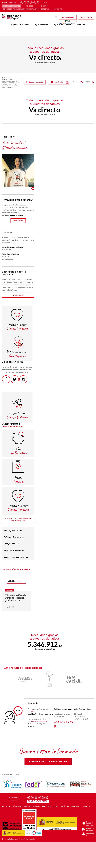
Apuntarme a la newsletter (48, 761)
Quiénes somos (30, 6)
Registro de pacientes (11, 6)
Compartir (76, 82)
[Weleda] (23, 679)
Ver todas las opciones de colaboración (18, 520)
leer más (10, 607)
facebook (25, 2)
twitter (21, 2)
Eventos (44, 6)
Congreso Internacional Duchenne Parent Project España (26, 9)
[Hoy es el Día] (73, 679)
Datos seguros (53, 806)
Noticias (81, 24)
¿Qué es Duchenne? (20, 24)
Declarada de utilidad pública (14, 799)
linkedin (34, 2)
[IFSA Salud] (48, 679)
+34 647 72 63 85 (9, 2)
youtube (31, 2)
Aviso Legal (6, 806)
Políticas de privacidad (70, 806)
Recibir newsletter (38, 801)
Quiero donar (67, 17)
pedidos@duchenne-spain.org (40, 714)
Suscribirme (18, 295)
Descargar (18, 220)
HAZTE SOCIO (86, 17)
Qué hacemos (41, 24)
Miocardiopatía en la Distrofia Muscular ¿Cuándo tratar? (15, 598)
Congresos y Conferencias (16, 557)
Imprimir (88, 81)
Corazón (9, 86)
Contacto (58, 9)
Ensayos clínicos (11, 543)
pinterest (38, 2)
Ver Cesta (57, 82)
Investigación (6, 81)
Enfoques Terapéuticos (14, 537)
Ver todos (32, 188)
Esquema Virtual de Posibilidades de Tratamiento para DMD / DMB (10, 83)
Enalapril (9, 590)
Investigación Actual (13, 530)
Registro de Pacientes (14, 550)
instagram (28, 2)
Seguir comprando (36, 82)
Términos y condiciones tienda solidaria (29, 806)
